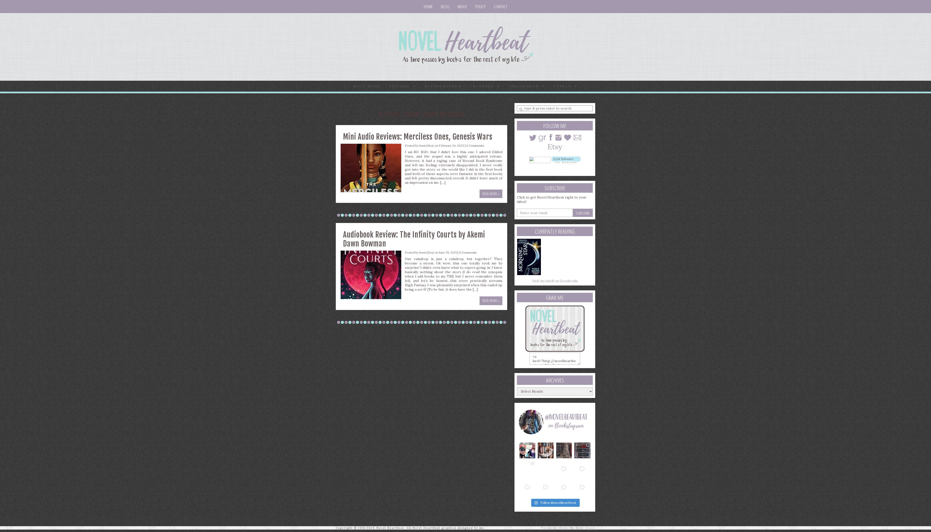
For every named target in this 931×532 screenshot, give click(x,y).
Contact (500, 6)
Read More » (490, 193)
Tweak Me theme (555, 528)
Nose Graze (585, 528)
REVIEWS (401, 86)
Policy (480, 6)
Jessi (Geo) (426, 145)
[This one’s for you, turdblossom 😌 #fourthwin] (582, 469)
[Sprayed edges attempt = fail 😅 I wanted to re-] (546, 487)
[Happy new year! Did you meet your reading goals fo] (564, 451)
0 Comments (475, 145)
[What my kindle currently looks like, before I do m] (582, 487)
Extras (564, 86)
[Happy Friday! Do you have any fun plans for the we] (582, 451)
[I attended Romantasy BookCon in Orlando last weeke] (527, 451)
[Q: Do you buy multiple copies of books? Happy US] (546, 451)
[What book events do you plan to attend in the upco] (527, 469)
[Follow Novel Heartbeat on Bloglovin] (566, 159)
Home (428, 6)
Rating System (443, 86)
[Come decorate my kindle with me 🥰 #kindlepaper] (564, 487)
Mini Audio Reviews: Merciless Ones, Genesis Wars (417, 136)
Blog (445, 6)
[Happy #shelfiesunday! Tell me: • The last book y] (546, 469)
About (462, 6)
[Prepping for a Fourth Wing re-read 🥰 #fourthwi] (527, 487)
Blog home (367, 86)
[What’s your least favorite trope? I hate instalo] (564, 469)
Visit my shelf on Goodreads (555, 281)
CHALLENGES (525, 86)
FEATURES (484, 86)
